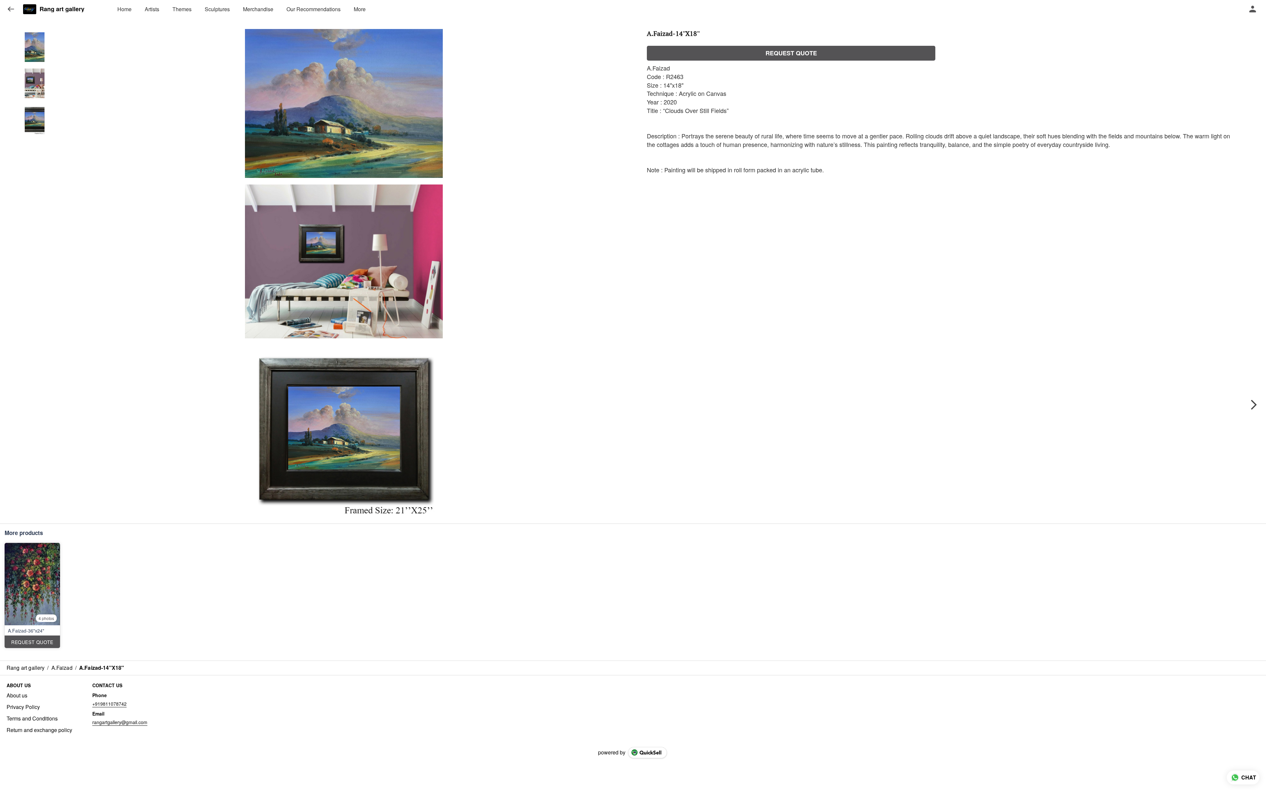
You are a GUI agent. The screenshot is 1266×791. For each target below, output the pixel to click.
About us (17, 695)
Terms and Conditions (32, 718)
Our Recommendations (313, 9)
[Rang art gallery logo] (29, 9)
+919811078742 (109, 703)
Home (124, 9)
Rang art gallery (62, 9)
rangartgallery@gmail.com (119, 722)
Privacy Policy (23, 707)
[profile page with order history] (1252, 9)
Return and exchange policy (39, 730)
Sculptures (217, 9)
